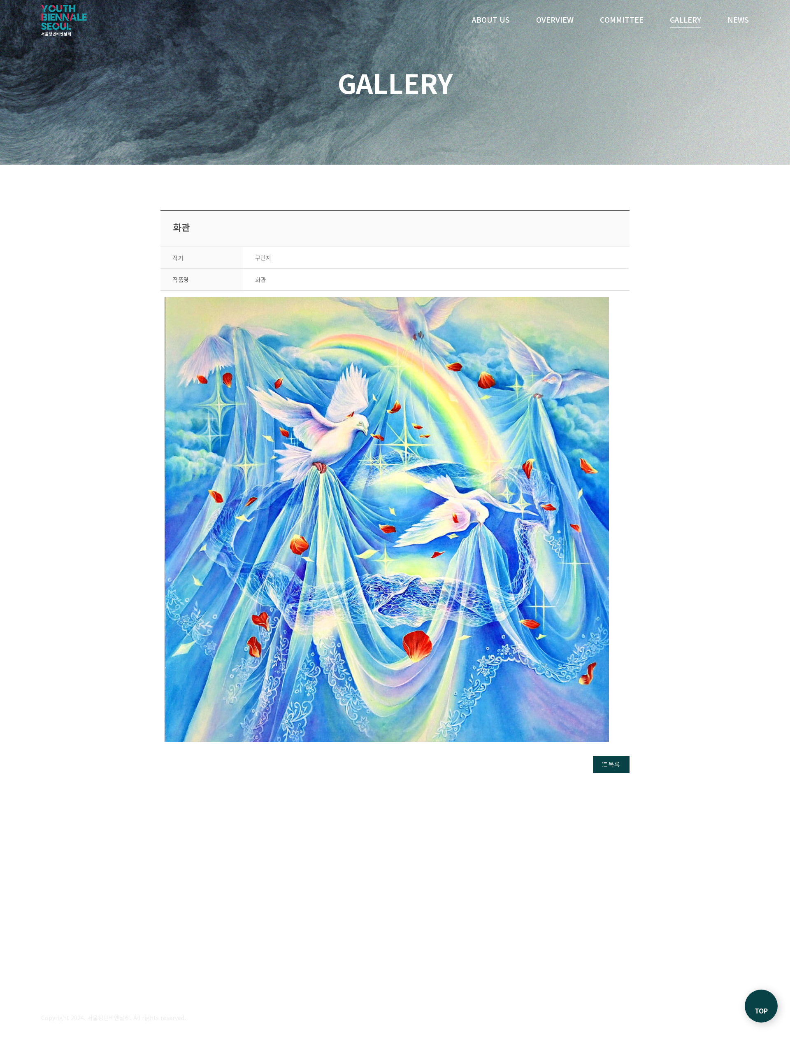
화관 (181, 226)
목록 (614, 764)
